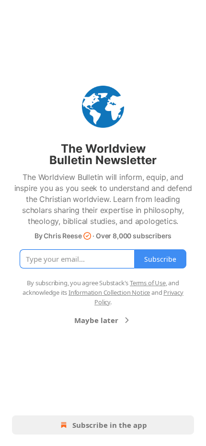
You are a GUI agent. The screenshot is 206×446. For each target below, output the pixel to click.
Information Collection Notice (109, 292)
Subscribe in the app (109, 425)
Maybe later (96, 320)
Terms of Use (148, 283)
